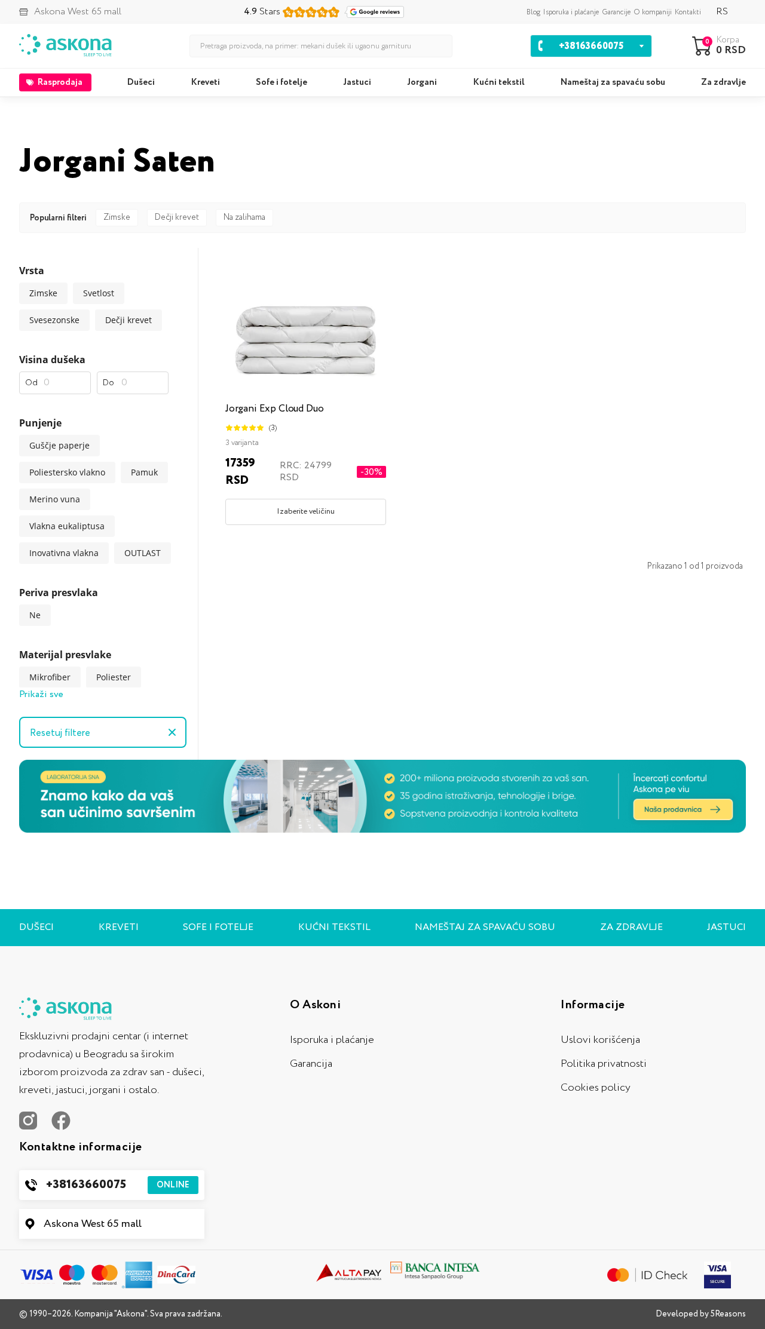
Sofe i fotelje (281, 82)
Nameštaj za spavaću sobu (613, 82)
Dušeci (141, 82)
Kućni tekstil (499, 82)
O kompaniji (653, 12)
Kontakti (688, 12)
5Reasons (728, 1314)
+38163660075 (117, 1184)
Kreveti (205, 82)
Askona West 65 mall (93, 1224)
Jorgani (422, 82)
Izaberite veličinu (306, 511)
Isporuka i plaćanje (571, 12)
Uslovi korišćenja (600, 1040)
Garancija (311, 1064)
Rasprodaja (60, 82)
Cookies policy (596, 1087)
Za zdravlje (723, 82)
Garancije (616, 12)
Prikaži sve (41, 694)
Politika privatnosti (604, 1064)
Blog (533, 12)
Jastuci (357, 82)
